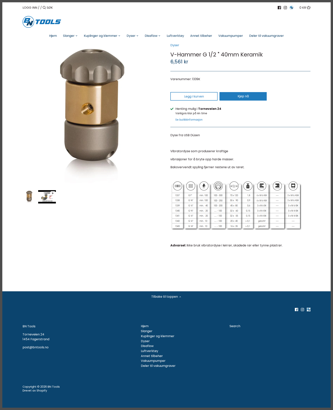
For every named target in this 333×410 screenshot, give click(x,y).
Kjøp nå (243, 96)
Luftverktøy (149, 351)
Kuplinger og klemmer (157, 336)
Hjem (145, 326)
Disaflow (147, 346)
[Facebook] (279, 7)
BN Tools (54, 387)
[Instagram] (285, 7)
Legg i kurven (194, 96)
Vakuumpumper (153, 361)
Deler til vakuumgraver (158, 366)
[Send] (44, 8)
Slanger (146, 331)
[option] (29, 196)
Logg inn (30, 7)
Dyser (174, 45)
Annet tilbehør (152, 356)
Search (235, 326)
